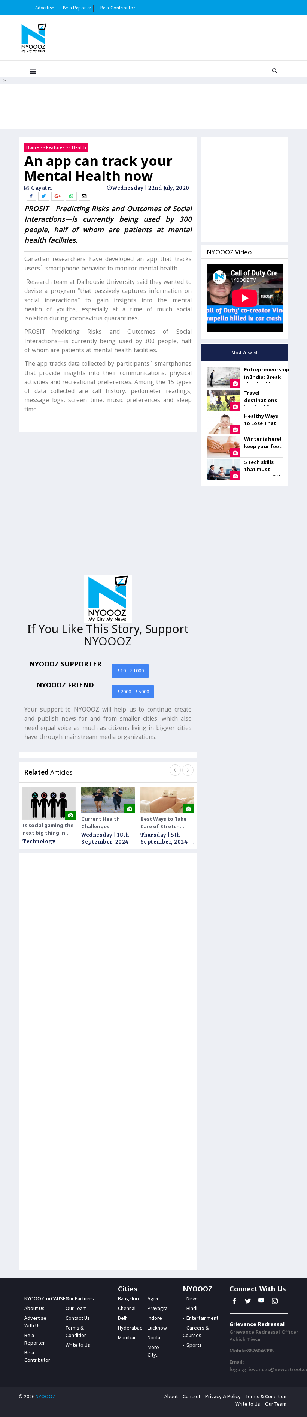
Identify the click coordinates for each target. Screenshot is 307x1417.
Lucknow (157, 1327)
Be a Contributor (117, 8)
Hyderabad (130, 1327)
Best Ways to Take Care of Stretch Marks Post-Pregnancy (163, 822)
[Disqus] (108, 958)
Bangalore (129, 1298)
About (171, 1396)
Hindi (191, 1308)
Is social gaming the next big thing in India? (47, 829)
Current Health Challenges (100, 822)
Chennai (127, 1308)
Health (79, 147)
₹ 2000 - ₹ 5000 (133, 691)
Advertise (44, 8)
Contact (191, 1396)
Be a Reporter (77, 8)
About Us (34, 1308)
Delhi (123, 1318)
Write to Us (78, 1345)
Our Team (76, 1308)
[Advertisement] (108, 506)
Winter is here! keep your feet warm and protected (263, 449)
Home (32, 147)
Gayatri (41, 188)
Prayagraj (158, 1308)
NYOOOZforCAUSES (46, 1298)
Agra (153, 1298)
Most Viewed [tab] (245, 352)
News (192, 1298)
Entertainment (202, 1318)
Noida (154, 1337)
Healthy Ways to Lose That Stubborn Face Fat (262, 427)
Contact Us (78, 1318)
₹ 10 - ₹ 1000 (130, 670)
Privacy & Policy (223, 1396)
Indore (155, 1318)
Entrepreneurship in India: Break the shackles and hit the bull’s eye (266, 380)
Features (55, 147)
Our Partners (80, 1298)
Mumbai (126, 1337)
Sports (194, 1345)
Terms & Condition (266, 1396)
